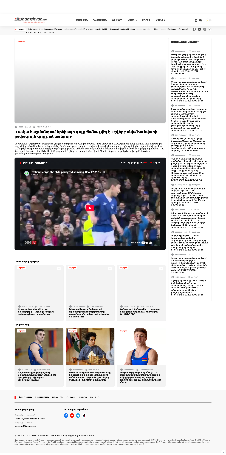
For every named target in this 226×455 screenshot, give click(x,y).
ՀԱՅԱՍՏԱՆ (100, 20)
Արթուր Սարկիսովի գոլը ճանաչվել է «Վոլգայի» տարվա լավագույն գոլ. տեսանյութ (36, 311)
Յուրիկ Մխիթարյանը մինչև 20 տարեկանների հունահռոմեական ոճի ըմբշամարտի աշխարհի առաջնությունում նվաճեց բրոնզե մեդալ (140, 377)
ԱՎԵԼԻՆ (160, 20)
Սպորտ (21, 41)
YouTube (148, 162)
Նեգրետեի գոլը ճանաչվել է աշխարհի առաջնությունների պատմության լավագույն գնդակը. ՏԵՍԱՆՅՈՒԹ (89, 313)
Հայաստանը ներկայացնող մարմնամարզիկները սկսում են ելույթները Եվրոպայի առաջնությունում (37, 376)
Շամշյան (196, 51)
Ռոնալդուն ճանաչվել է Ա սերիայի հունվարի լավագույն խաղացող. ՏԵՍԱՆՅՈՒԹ (140, 311)
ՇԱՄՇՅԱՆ (82, 20)
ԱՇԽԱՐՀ (117, 20)
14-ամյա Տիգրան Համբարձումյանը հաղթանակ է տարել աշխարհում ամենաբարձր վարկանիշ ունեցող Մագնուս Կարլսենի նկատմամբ (90, 376)
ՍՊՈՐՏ (146, 20)
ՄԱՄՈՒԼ (132, 20)
